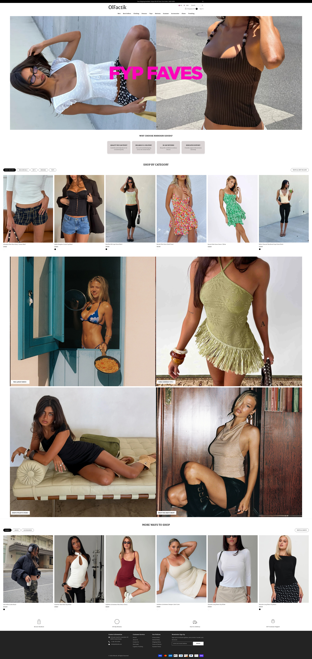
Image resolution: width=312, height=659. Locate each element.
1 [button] (154, 126)
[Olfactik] (83, 321)
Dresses (43, 170)
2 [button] (157, 126)
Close (203, 1)
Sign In (202, 9)
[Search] (197, 5)
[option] (156, 73)
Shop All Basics (302, 530)
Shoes (17, 530)
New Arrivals (23, 170)
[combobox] (196, 5)
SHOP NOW (172, 1)
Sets (34, 170)
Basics (7, 530)
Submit (198, 643)
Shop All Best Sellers (300, 170)
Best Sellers (9, 170)
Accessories (28, 530)
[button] (11, 73)
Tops (52, 170)
